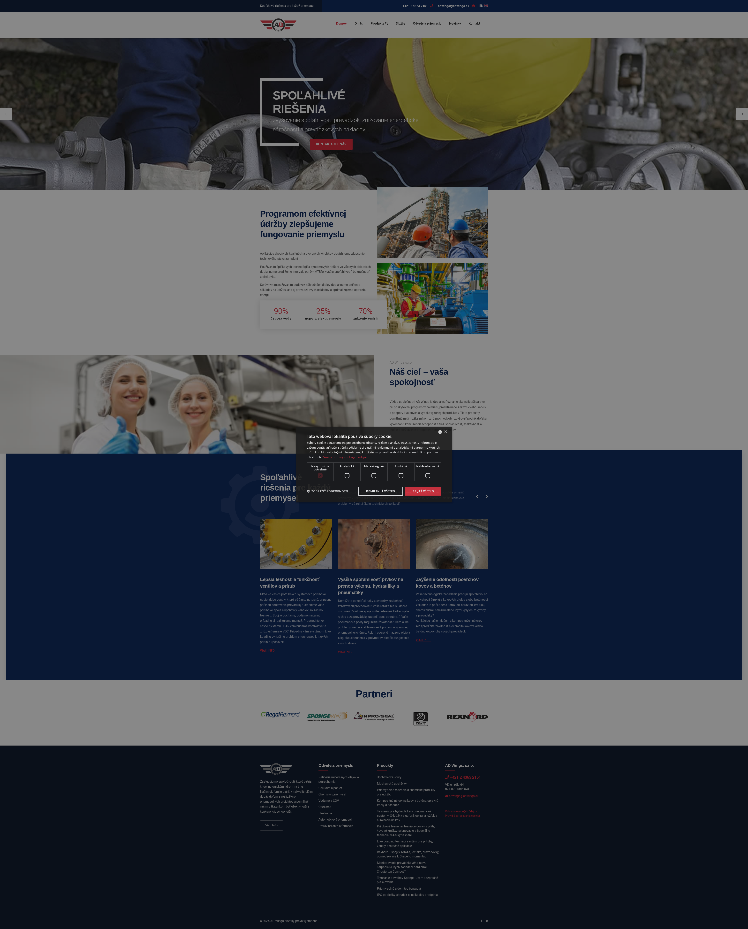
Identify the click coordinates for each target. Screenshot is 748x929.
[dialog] (374, 464)
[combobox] (440, 432)
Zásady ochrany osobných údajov (344, 457)
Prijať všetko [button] (423, 491)
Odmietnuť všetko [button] (380, 491)
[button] (327, 491)
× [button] (445, 431)
